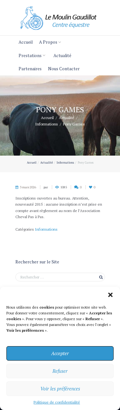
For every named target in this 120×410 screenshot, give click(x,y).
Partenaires (30, 69)
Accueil (26, 42)
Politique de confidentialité (57, 402)
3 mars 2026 (28, 187)
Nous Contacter (64, 69)
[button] (110, 295)
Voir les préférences (60, 388)
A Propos (48, 42)
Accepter (60, 353)
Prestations (30, 55)
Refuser (60, 371)
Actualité (62, 55)
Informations (46, 123)
